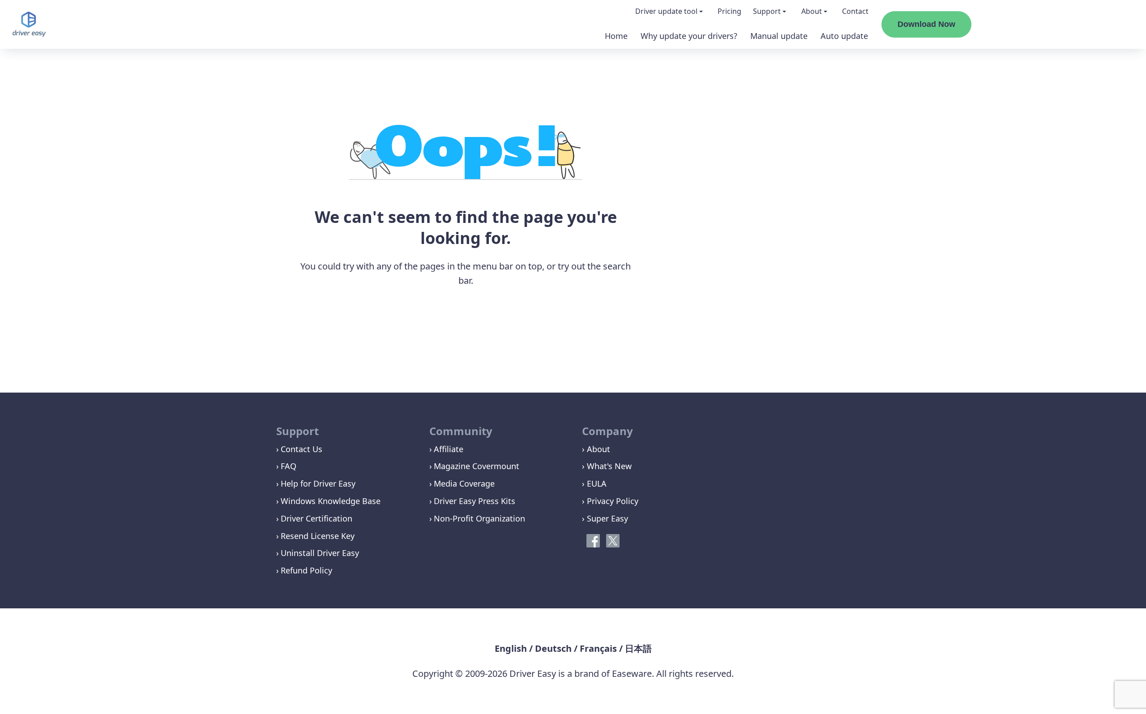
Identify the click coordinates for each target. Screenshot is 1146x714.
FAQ (288, 466)
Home (616, 35)
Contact (855, 11)
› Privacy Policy (610, 501)
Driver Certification (316, 518)
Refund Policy (306, 570)
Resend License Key (318, 535)
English (511, 648)
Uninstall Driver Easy (320, 552)
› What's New (607, 466)
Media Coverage (464, 483)
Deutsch (553, 648)
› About (596, 449)
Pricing (729, 11)
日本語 (638, 648)
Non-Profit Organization (479, 518)
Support (767, 11)
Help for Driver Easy (318, 483)
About (811, 11)
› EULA (594, 483)
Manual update (779, 35)
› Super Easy (605, 518)
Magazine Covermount (476, 466)
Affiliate (448, 449)
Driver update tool (666, 11)
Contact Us (301, 449)
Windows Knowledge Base (331, 501)
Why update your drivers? (689, 35)
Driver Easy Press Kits (474, 501)
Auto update (844, 35)
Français (598, 648)
